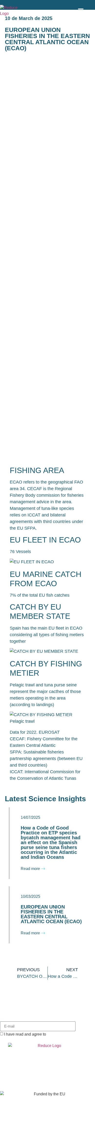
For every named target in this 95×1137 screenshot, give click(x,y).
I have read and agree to (44, 1034)
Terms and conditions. (66, 1034)
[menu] (81, 11)
